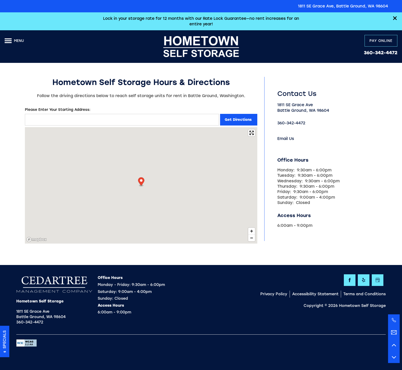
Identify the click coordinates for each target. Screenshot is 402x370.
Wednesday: (290, 181)
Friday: (284, 191)
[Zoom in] (251, 231)
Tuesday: (286, 175)
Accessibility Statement (315, 294)
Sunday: (285, 202)
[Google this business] (377, 280)
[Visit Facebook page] (349, 280)
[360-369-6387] (394, 320)
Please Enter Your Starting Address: (57, 110)
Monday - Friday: (114, 284)
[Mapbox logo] (36, 239)
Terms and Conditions (364, 294)
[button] (395, 18)
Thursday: (287, 186)
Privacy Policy (273, 294)
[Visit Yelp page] (363, 280)
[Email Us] (394, 332)
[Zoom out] (251, 237)
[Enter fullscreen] (251, 132)
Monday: (286, 170)
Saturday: (287, 197)
